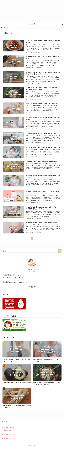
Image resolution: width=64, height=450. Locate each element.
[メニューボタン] (2, 24)
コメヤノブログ (9, 427)
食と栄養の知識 (9, 434)
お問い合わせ (32, 445)
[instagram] (32, 287)
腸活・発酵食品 (8, 431)
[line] (35, 287)
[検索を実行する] (60, 251)
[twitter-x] (29, 287)
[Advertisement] (32, 11)
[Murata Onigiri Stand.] (32, 24)
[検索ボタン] (62, 24)
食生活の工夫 (8, 438)
